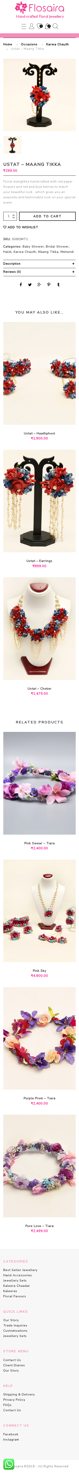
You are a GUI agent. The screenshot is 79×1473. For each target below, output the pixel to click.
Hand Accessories (17, 1275)
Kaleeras (10, 1291)
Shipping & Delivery (19, 1394)
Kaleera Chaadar (16, 1286)
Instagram (11, 1440)
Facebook (10, 1434)
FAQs (7, 1405)
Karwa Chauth (57, 44)
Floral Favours (14, 1296)
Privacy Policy (14, 1400)
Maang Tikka (48, 252)
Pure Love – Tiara (39, 1226)
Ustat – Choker (40, 688)
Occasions (29, 44)
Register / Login (31, 26)
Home (7, 44)
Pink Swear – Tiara (39, 843)
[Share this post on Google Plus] (39, 284)
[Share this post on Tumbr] (58, 284)
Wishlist (39, 26)
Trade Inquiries (15, 1325)
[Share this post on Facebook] (20, 284)
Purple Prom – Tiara (40, 1098)
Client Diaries (14, 1365)
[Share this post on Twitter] (30, 284)
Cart (47, 26)
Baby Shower (33, 246)
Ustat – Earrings (39, 561)
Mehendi (67, 252)
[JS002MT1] (12, 145)
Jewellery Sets (15, 1280)
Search (55, 26)
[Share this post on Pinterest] (48, 284)
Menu (24, 26)
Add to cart (47, 216)
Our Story (11, 1320)
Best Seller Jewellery (20, 1270)
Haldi (7, 252)
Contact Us (12, 1360)
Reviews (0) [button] (12, 272)
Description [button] (12, 264)
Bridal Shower (57, 246)
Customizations (15, 1331)
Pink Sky (39, 970)
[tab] (39, 264)
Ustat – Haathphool (39, 433)
